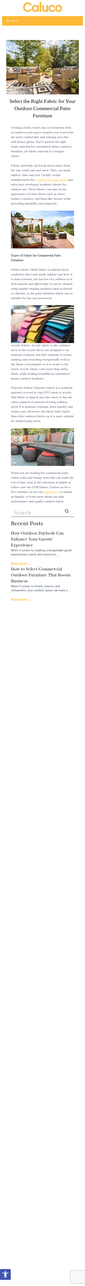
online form (51, 492)
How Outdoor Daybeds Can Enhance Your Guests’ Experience (37, 539)
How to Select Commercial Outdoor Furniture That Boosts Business (41, 575)
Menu (14, 20)
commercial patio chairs (51, 179)
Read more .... (21, 563)
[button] (5, 1274)
